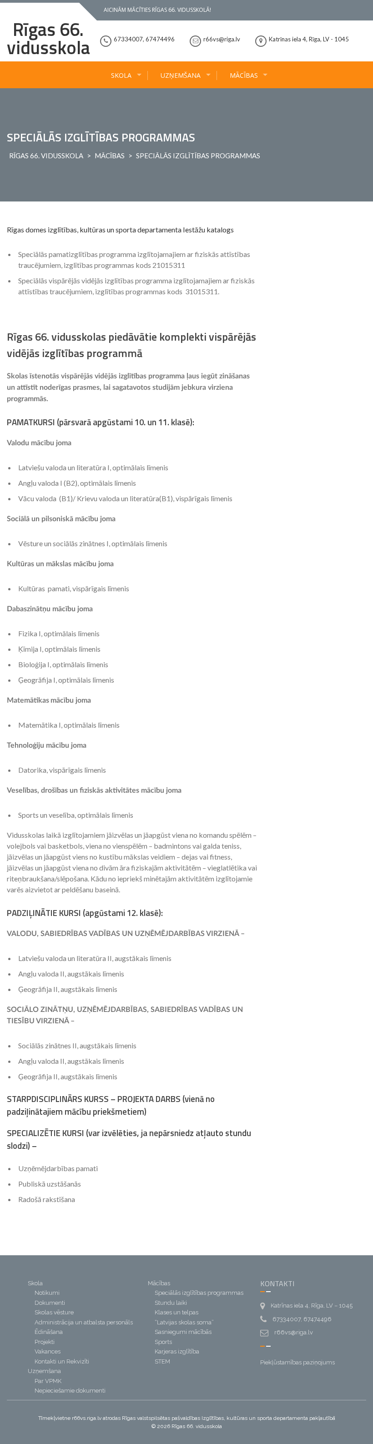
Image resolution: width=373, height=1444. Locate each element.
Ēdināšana (49, 1331)
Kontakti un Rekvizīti (62, 1361)
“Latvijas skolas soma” (184, 1322)
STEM (162, 1361)
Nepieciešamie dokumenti (70, 1390)
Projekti (45, 1341)
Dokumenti (50, 1302)
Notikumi (47, 1292)
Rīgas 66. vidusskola (48, 38)
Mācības (244, 75)
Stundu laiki (171, 1302)
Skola (121, 75)
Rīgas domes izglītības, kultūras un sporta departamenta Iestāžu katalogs (120, 229)
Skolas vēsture (54, 1312)
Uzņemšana (181, 75)
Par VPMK (48, 1381)
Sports (163, 1341)
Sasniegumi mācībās (183, 1331)
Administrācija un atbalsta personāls (84, 1322)
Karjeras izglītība (177, 1351)
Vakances (47, 1351)
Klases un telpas (176, 1312)
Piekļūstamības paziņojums (297, 1362)
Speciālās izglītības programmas (199, 1292)
